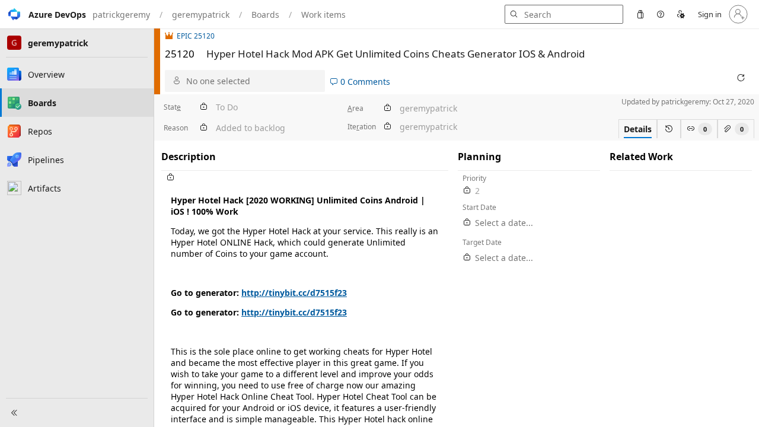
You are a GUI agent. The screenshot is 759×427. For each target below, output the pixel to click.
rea (355, 108)
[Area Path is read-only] (387, 108)
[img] (171, 36)
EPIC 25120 (196, 36)
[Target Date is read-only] (467, 257)
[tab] (637, 128)
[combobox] (252, 81)
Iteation (361, 127)
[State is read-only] (203, 107)
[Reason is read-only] (203, 127)
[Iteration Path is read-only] (387, 126)
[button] (43, 14)
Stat (172, 107)
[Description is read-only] (305, 177)
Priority (474, 178)
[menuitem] (640, 14)
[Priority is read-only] (467, 190)
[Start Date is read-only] (467, 222)
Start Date (479, 207)
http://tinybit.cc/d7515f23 (294, 292)
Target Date (482, 242)
